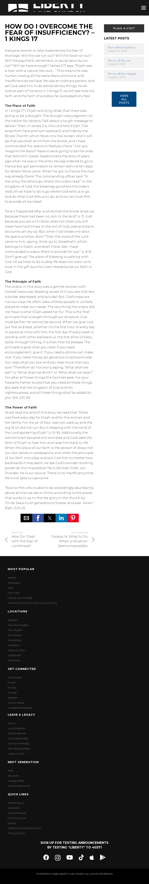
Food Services (17, 818)
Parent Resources (19, 785)
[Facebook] (46, 857)
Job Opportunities (19, 748)
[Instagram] (58, 857)
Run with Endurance (121, 47)
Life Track (14, 592)
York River (14, 660)
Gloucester (15, 635)
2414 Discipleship (18, 738)
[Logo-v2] (46, 8)
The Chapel (15, 630)
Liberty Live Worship (20, 597)
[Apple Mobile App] (92, 857)
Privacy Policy (16, 833)
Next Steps (15, 677)
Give (10, 587)
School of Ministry (19, 743)
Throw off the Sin (119, 60)
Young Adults (16, 780)
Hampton (14, 645)
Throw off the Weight (122, 74)
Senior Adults (16, 702)
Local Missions (16, 728)
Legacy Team (16, 753)
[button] (143, 7)
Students (13, 775)
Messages (14, 582)
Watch (12, 577)
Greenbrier (15, 640)
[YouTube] (69, 857)
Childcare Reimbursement (24, 828)
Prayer (12, 682)
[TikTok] (81, 857)
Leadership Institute (20, 707)
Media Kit (14, 807)
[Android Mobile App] (103, 857)
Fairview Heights (18, 625)
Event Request (17, 812)
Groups (12, 692)
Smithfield (14, 655)
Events (12, 687)
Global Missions (17, 733)
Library (12, 823)
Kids (10, 770)
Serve (11, 723)
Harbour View (16, 650)
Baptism (13, 697)
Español (12, 619)
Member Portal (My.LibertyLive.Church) (32, 602)
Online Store (16, 802)
